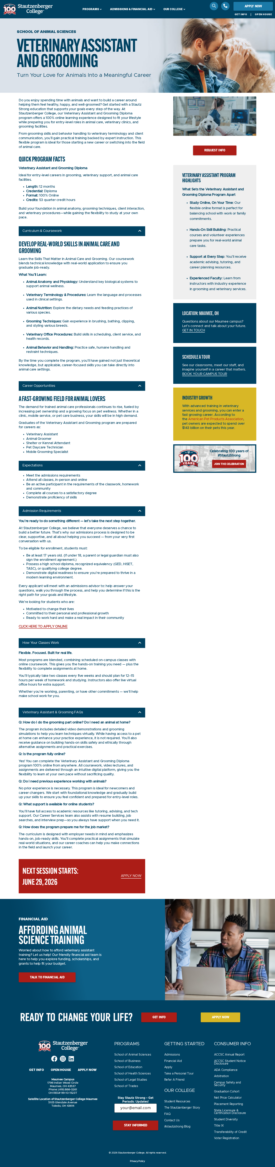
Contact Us (172, 1120)
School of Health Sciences (132, 1073)
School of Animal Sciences (132, 1054)
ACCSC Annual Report (229, 1054)
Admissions (172, 1054)
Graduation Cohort (226, 1091)
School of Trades (126, 1086)
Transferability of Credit (230, 1131)
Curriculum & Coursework (42, 231)
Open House (263, 14)
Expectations (32, 465)
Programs (90, 9)
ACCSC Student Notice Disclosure (230, 1062)
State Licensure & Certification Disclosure (230, 1112)
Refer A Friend (174, 1079)
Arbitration (221, 1076)
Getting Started (184, 1044)
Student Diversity (226, 1119)
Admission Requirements (41, 511)
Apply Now (87, 1070)
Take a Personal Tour (179, 1073)
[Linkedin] (71, 1059)
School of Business (127, 1060)
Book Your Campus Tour (204, 374)
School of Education (128, 1067)
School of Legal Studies (130, 1079)
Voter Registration (226, 1138)
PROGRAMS (126, 1044)
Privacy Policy (137, 1161)
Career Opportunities (38, 386)
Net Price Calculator (228, 1097)
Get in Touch (193, 330)
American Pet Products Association (215, 419)
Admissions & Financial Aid (131, 9)
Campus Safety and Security (227, 1084)
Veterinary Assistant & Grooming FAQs (52, 712)
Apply (168, 1067)
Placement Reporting (228, 1104)
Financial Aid (173, 1060)
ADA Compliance (226, 1069)
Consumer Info (232, 1044)
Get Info (241, 14)
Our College (173, 9)
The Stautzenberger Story (182, 1107)
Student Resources (177, 1101)
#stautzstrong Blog (177, 1126)
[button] (82, 231)
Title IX (219, 1125)
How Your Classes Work (40, 643)
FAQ (167, 1113)
